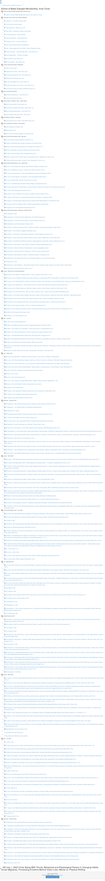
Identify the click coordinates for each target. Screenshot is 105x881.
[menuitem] (1, 3)
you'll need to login (58, 875)
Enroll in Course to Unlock (52, 877)
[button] (1, 1)
